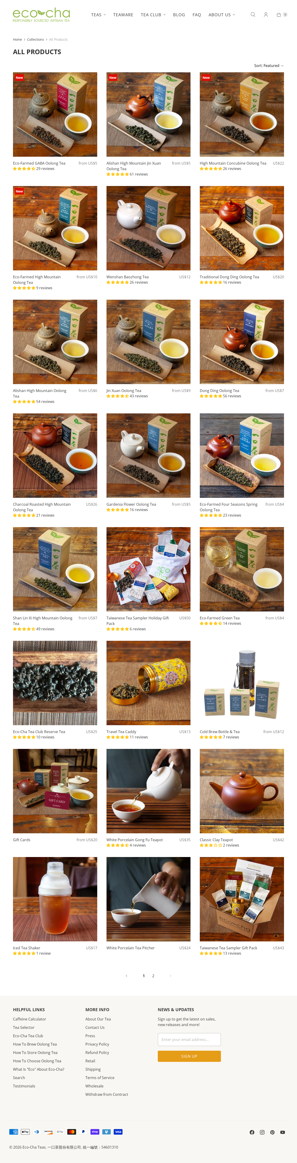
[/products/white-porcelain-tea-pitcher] (149, 899)
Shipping (93, 1069)
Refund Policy (97, 1052)
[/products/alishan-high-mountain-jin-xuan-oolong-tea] (149, 114)
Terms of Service (99, 1077)
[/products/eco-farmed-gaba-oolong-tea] (55, 114)
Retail (90, 1060)
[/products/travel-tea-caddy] (149, 683)
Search (19, 1077)
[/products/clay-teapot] (242, 791)
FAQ (197, 14)
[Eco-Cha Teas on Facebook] (252, 1132)
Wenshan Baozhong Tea (128, 276)
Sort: (266, 65)
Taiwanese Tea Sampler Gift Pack (228, 947)
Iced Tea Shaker (26, 947)
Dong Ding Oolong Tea (219, 390)
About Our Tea (98, 1019)
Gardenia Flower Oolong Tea (131, 504)
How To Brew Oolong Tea (35, 1044)
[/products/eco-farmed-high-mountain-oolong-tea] (55, 228)
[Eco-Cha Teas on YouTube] (283, 1132)
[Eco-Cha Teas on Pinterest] (272, 1132)
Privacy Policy (97, 1044)
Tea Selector (24, 1027)
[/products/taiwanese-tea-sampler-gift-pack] (242, 899)
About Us (220, 14)
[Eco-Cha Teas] (41, 14)
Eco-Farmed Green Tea (220, 618)
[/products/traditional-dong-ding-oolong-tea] (242, 228)
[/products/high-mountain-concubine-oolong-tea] (242, 114)
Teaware (123, 14)
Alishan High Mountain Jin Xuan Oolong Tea (134, 166)
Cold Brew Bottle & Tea (220, 731)
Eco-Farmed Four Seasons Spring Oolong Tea (229, 507)
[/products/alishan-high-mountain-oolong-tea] (55, 342)
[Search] (252, 14)
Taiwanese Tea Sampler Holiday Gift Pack (138, 620)
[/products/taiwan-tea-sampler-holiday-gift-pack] (149, 569)
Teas (96, 14)
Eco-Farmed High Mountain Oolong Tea (37, 279)
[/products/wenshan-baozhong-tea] (149, 228)
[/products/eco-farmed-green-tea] (242, 569)
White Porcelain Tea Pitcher (131, 947)
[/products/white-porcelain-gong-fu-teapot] (149, 791)
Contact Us (95, 1027)
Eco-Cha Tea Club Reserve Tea (39, 731)
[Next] (170, 976)
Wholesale (94, 1086)
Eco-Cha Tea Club (28, 1035)
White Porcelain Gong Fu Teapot (135, 839)
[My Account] (265, 14)
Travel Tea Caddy (121, 731)
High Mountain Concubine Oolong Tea (233, 163)
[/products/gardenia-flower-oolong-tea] (149, 455)
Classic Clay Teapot (216, 839)
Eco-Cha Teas (34, 1147)
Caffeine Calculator (29, 1019)
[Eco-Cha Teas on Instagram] (262, 1132)
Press (90, 1035)
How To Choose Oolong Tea (37, 1060)
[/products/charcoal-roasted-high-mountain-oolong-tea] (55, 455)
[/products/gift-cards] (55, 791)
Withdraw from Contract (106, 1094)
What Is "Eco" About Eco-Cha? (38, 1069)
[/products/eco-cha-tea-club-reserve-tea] (55, 683)
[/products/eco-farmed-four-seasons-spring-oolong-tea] (242, 455)
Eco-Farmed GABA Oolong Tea (39, 163)
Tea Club (151, 14)
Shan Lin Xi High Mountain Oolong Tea (42, 620)
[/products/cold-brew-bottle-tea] (242, 683)
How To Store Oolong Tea (35, 1052)
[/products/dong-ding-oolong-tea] (242, 342)
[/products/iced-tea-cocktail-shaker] (55, 899)
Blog (179, 14)
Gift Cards (21, 839)
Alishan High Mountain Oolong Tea (39, 393)
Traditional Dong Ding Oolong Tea (229, 276)
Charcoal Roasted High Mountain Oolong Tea (42, 507)
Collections (35, 39)
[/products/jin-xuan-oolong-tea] (149, 342)
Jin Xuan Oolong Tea (124, 390)
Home (17, 39)
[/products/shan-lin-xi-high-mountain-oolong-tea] (55, 569)
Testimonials (24, 1086)
